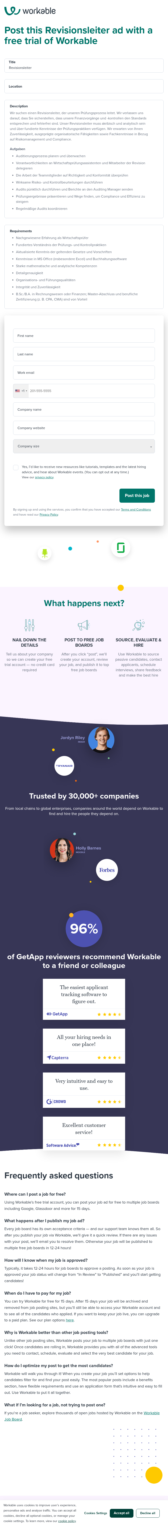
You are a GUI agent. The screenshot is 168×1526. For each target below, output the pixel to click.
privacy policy (44, 477)
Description (19, 106)
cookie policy (67, 1521)
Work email (26, 373)
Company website (31, 428)
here (70, 1320)
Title (12, 62)
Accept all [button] (121, 1513)
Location (15, 86)
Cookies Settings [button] (95, 1513)
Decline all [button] (147, 1513)
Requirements (21, 231)
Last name (25, 354)
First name (25, 336)
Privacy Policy (49, 514)
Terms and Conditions (136, 509)
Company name (30, 409)
